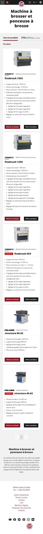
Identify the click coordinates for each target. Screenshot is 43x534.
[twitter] (19, 519)
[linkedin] (33, 519)
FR (34, 2)
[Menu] (2, 2)
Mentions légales (21, 505)
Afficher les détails (12, 127)
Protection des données (21, 508)
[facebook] (14, 519)
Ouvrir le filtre (35, 38)
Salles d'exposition (21, 495)
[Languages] (40, 2)
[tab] (10, 39)
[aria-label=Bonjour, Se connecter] (29, 2)
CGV (21, 502)
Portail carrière (21, 497)
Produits (21, 510)
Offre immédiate (31, 127)
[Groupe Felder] (21, 4)
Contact (22, 500)
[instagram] (28, 519)
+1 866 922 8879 (23, 490)
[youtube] (10, 519)
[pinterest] (23, 519)
